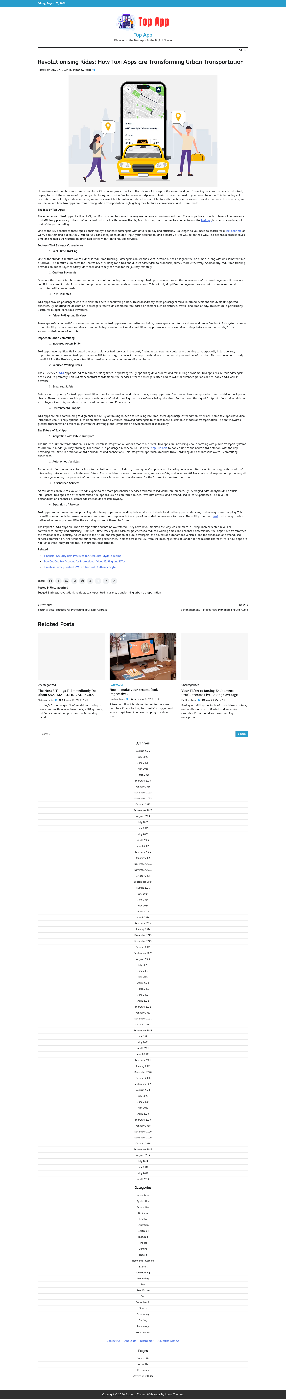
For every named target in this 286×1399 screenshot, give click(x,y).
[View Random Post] (240, 50)
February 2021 (143, 1060)
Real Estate (143, 1290)
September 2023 (143, 953)
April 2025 (143, 840)
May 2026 (143, 768)
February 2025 (143, 852)
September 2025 (143, 810)
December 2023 (143, 935)
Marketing (143, 1278)
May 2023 (143, 977)
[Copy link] (114, 581)
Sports (143, 1308)
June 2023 (143, 971)
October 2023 (143, 947)
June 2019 (143, 1167)
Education (143, 1225)
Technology (116, 685)
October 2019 (143, 1143)
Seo (143, 1296)
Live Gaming (143, 1272)
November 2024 (143, 870)
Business (53, 592)
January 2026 (143, 786)
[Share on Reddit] (90, 581)
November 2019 (143, 1137)
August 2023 (143, 959)
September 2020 (143, 1084)
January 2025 (143, 858)
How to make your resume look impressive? (134, 692)
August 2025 (143, 816)
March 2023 (143, 989)
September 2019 (143, 1149)
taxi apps (92, 592)
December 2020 (143, 1072)
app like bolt (159, 448)
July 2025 (143, 822)
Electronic (143, 1231)
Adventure (143, 1195)
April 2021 (143, 1048)
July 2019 (143, 1161)
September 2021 (143, 1030)
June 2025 (143, 828)
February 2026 (143, 780)
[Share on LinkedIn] (66, 581)
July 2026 (143, 757)
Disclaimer (146, 1340)
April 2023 (143, 983)
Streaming (143, 1314)
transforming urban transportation (139, 592)
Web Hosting (143, 1332)
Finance (143, 1243)
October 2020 (143, 1078)
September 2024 (143, 882)
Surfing (143, 1320)
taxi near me (108, 592)
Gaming (143, 1248)
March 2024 (143, 917)
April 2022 (143, 1000)
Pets (143, 1284)
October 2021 (143, 1024)
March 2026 (143, 774)
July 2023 (143, 965)
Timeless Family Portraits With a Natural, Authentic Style (80, 567)
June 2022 (143, 995)
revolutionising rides (72, 592)
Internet (143, 1266)
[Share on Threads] (106, 581)
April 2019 (143, 1179)
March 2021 (143, 1054)
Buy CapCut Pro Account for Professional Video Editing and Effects (86, 561)
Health (143, 1254)
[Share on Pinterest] (82, 581)
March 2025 (143, 846)
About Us (130, 1340)
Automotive (143, 1207)
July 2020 (143, 1096)
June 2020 (143, 1102)
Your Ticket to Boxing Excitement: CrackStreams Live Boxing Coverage (209, 693)
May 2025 (143, 834)
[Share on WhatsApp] (74, 581)
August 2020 (143, 1090)
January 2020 (143, 1125)
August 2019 (143, 1155)
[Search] (245, 50)
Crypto (143, 1219)
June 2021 (143, 1036)
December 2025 (143, 792)
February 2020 (143, 1119)
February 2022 (143, 1006)
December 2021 (143, 1018)
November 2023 (143, 941)
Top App (143, 35)
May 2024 (143, 905)
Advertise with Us (168, 1340)
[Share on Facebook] (50, 581)
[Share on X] (58, 581)
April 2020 (143, 1113)
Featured (143, 1237)
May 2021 (143, 1042)
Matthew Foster (83, 69)
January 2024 (143, 929)
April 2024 (143, 911)
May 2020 (143, 1108)
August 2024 (143, 887)
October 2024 (143, 876)
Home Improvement (143, 1260)
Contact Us (113, 1340)
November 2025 (143, 798)
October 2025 (143, 804)
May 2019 (143, 1173)
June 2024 (143, 899)
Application (143, 1201)
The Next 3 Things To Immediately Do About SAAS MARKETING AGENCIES (67, 693)
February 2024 (143, 923)
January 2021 (143, 1066)
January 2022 (143, 1012)
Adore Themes (174, 1394)
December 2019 (143, 1131)
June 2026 (143, 763)
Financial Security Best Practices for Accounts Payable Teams (82, 555)
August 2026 (143, 751)
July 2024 (143, 893)
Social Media (143, 1302)
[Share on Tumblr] (98, 581)
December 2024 (143, 864)
